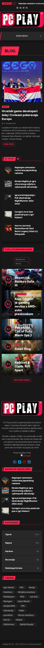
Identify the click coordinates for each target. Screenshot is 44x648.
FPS (21, 587)
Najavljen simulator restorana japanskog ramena (26, 170)
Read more (9, 144)
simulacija (8, 610)
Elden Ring (23, 349)
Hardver (9, 551)
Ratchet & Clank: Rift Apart (22, 366)
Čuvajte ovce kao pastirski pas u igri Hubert (24, 215)
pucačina (8, 615)
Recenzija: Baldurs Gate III (24, 281)
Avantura (8, 592)
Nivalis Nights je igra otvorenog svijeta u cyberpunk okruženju (26, 184)
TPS (23, 606)
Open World (23, 601)
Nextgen (8, 601)
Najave (8, 543)
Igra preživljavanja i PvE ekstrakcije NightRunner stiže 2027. (25, 501)
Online (19, 620)
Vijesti (8, 534)
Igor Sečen (9, 587)
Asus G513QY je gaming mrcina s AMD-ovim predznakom (25, 306)
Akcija (32, 587)
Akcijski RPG (9, 606)
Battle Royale (26, 624)
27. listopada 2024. (10, 123)
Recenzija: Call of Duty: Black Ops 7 (24, 331)
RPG (22, 597)
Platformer (9, 624)
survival (33, 597)
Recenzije (10, 560)
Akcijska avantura (26, 592)
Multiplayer (9, 597)
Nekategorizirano (13, 568)
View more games (22, 380)
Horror (7, 620)
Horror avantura (26, 615)
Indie (21, 610)
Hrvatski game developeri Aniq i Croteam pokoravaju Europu (20, 115)
